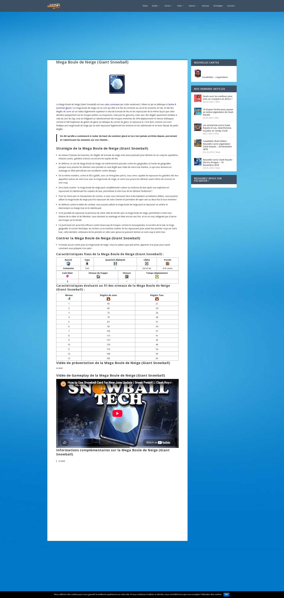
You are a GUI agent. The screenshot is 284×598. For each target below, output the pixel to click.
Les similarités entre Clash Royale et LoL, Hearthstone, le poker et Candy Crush (217, 128)
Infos (218, 102)
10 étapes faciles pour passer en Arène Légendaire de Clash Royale (218, 112)
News (145, 6)
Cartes (167, 6)
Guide (154, 6)
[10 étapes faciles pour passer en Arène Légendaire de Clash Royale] (197, 111)
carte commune (112, 104)
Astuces (205, 6)
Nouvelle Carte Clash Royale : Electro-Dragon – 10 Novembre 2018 (218, 162)
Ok (226, 595)
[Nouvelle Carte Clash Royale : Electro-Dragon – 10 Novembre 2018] (197, 161)
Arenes (192, 6)
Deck (179, 6)
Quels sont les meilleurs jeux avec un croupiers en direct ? (217, 97)
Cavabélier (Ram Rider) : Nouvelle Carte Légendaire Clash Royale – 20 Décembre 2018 (217, 145)
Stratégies (218, 6)
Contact (230, 6)
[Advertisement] (136, 38)
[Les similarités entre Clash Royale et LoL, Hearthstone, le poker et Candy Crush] (197, 127)
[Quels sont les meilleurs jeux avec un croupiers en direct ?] (197, 98)
